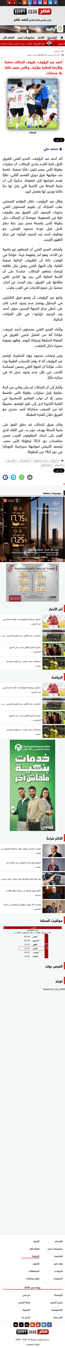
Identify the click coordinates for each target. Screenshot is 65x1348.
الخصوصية (57, 1309)
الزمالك (54, 461)
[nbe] (32, 29)
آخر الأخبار (56, 608)
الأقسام (59, 1241)
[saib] (32, 529)
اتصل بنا (26, 1317)
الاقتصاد (58, 1256)
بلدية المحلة (45, 465)
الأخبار (41, 37)
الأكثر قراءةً (55, 837)
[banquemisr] (32, 582)
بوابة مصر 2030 (32, 1287)
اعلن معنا (58, 1317)
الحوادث (58, 1271)
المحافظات (33, 1271)
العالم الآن (8, 37)
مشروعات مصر (26, 37)
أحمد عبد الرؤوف (40, 461)
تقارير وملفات (32, 1278)
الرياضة (57, 51)
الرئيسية (52, 37)
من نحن (26, 1294)
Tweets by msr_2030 (54, 989)
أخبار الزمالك (24, 461)
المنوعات (58, 1278)
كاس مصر (58, 465)
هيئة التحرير (24, 1302)
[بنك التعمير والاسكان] (32, 785)
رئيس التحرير (56, 1302)
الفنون (36, 1263)
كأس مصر (11, 461)
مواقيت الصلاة (51, 920)
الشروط (26, 1309)
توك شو (58, 1263)
